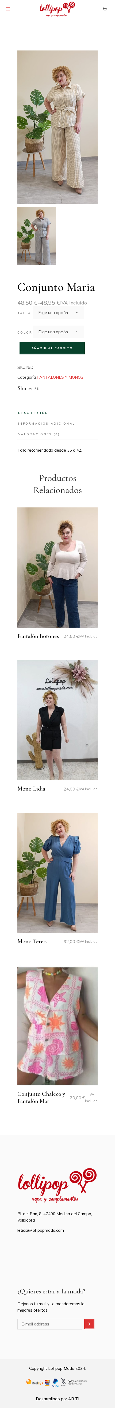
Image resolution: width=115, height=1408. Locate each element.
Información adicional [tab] (46, 423)
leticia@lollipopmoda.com (40, 1230)
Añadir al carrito (52, 348)
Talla (24, 313)
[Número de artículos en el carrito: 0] (105, 9)
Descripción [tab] (33, 413)
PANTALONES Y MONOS (60, 377)
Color (25, 332)
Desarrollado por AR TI (57, 1398)
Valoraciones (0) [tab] (39, 434)
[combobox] (58, 312)
